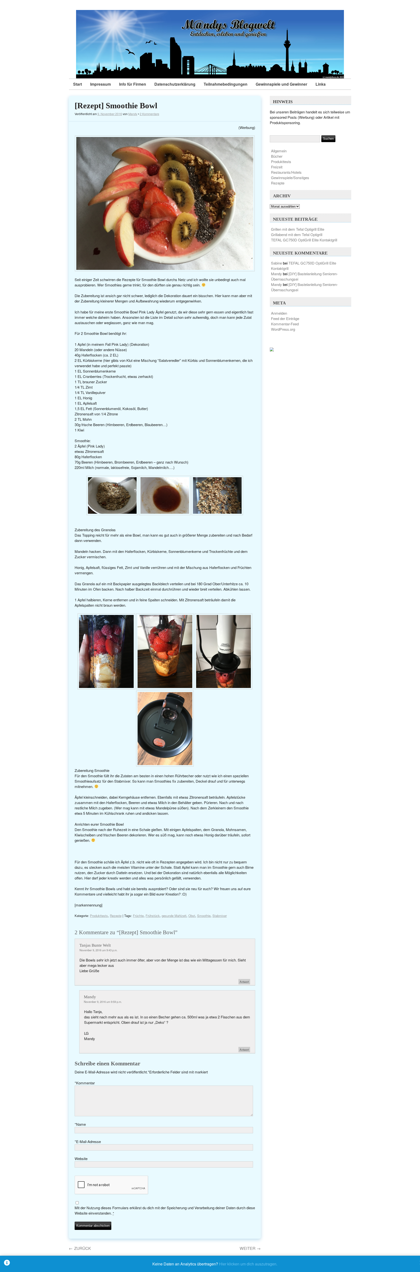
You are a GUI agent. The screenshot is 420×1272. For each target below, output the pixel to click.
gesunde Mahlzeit (174, 915)
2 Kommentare (149, 114)
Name (80, 1124)
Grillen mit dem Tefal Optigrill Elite (297, 229)
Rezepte (116, 915)
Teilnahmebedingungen (225, 84)
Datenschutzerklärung (174, 84)
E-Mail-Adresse (88, 1141)
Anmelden (279, 313)
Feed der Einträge (285, 318)
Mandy (132, 114)
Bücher (276, 156)
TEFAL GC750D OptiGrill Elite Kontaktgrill (304, 239)
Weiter (250, 1248)
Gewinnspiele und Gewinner (281, 84)
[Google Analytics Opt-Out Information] (7, 1264)
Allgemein (279, 150)
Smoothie (203, 915)
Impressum (100, 84)
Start (77, 84)
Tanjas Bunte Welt (95, 945)
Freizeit (276, 166)
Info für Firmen (132, 84)
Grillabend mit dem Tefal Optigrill (296, 234)
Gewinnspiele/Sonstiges (290, 177)
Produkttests (99, 915)
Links (320, 84)
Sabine (276, 262)
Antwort (244, 982)
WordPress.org (283, 329)
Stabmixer (219, 915)
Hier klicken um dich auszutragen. (248, 1264)
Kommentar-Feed (285, 323)
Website (81, 1158)
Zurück (80, 1248)
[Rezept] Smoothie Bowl (116, 105)
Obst (191, 915)
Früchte (138, 915)
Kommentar (85, 1082)
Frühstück (153, 915)
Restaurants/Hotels (286, 172)
